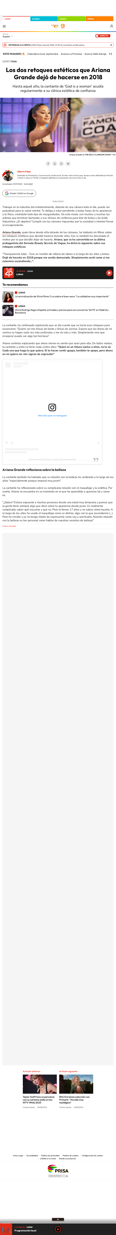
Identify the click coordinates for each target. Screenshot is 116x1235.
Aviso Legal (18, 1155)
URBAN (90, 19)
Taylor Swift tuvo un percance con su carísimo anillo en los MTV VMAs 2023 (39, 1099)
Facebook (48, 163)
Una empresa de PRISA (58, 1168)
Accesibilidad (32, 1155)
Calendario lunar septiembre (42, 53)
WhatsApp (61, 163)
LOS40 (7, 19)
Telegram (68, 163)
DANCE (63, 19)
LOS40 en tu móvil (48, 1158)
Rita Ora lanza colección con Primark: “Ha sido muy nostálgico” (74, 1099)
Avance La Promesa (71, 53)
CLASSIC (36, 19)
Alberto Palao (24, 171)
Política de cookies (71, 1155)
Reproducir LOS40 (109, 273)
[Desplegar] (58, 1219)
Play (58, 1229)
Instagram (39, 1118)
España (6, 36)
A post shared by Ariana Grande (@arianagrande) (52, 459)
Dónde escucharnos (67, 1158)
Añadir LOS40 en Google (22, 193)
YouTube (52, 1118)
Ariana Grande (9, 526)
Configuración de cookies (92, 1155)
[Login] (111, 26)
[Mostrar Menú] (4, 26)
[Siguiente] (111, 53)
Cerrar (111, 45)
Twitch (70, 1118)
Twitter (54, 163)
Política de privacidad (50, 1155)
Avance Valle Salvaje (95, 53)
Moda (14, 61)
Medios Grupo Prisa (58, 1176)
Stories (76, 1118)
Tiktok (46, 1118)
